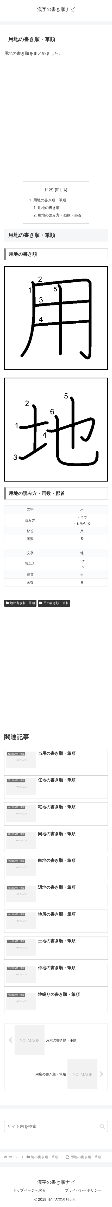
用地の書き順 (49, 208)
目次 (49, 189)
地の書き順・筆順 (22, 603)
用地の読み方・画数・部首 (60, 215)
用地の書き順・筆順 (49, 200)
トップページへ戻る (29, 1190)
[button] (102, 1126)
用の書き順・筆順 (56, 603)
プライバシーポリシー (83, 1190)
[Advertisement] (56, 119)
